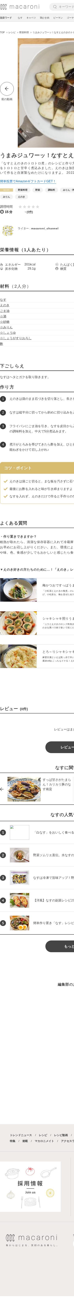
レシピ (43, 1135)
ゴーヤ (70, 17)
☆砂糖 (4, 321)
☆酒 (3, 316)
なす (20, 17)
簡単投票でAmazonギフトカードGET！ (28, 181)
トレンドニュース (21, 1135)
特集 (12, 1141)
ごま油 (4, 311)
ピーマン (58, 17)
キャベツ (31, 17)
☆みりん (6, 327)
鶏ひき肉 (44, 17)
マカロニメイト (44, 1141)
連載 (25, 1141)
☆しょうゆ (8, 332)
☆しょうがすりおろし (16, 338)
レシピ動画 (61, 1135)
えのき (4, 305)
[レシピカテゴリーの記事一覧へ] (6, 190)
